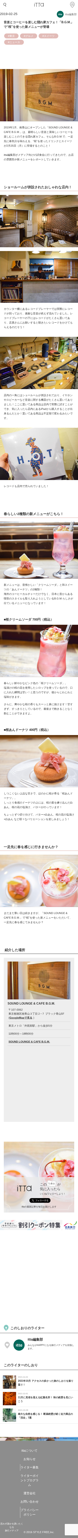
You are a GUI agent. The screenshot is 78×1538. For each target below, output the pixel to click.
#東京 (11, 35)
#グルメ (28, 35)
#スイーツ (48, 35)
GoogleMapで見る (20, 1017)
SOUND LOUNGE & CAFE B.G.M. (29, 1041)
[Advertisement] (39, 1277)
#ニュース (14, 42)
